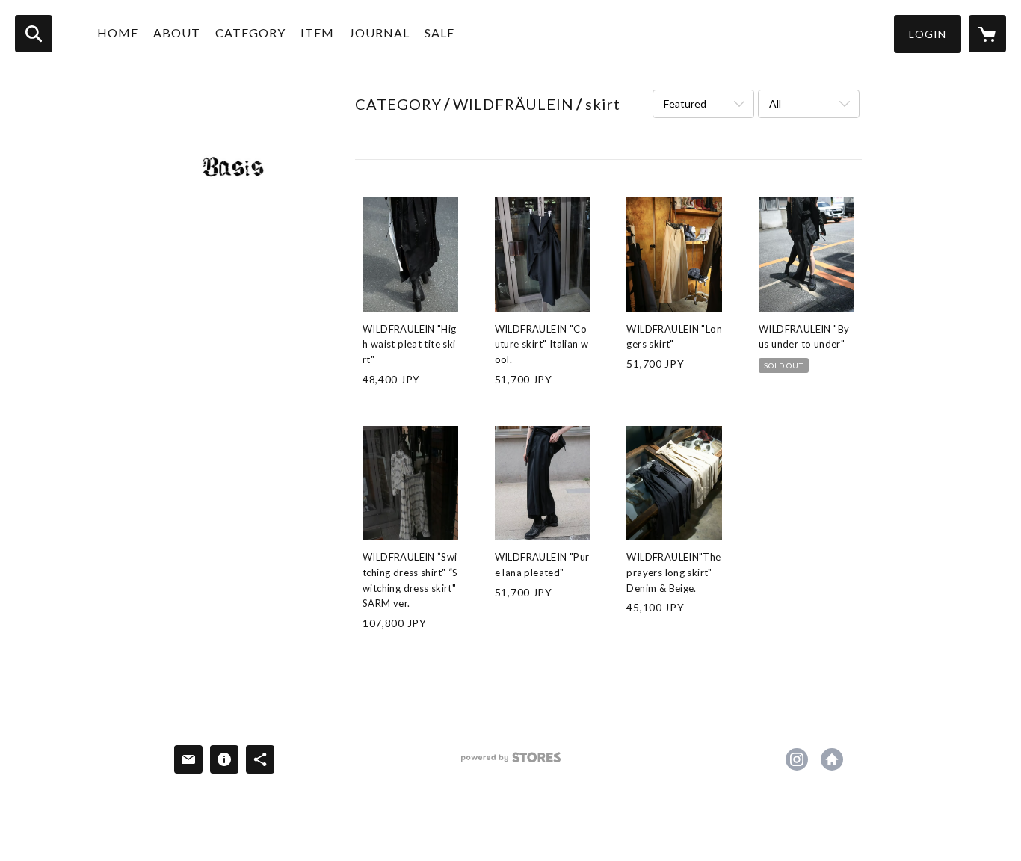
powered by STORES (511, 762)
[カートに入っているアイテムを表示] (987, 33)
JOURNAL (379, 32)
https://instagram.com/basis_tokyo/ (797, 759)
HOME (117, 32)
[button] (927, 34)
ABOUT (176, 32)
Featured (685, 103)
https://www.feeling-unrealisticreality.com (832, 759)
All (775, 103)
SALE (439, 32)
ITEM (317, 32)
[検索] (33, 33)
